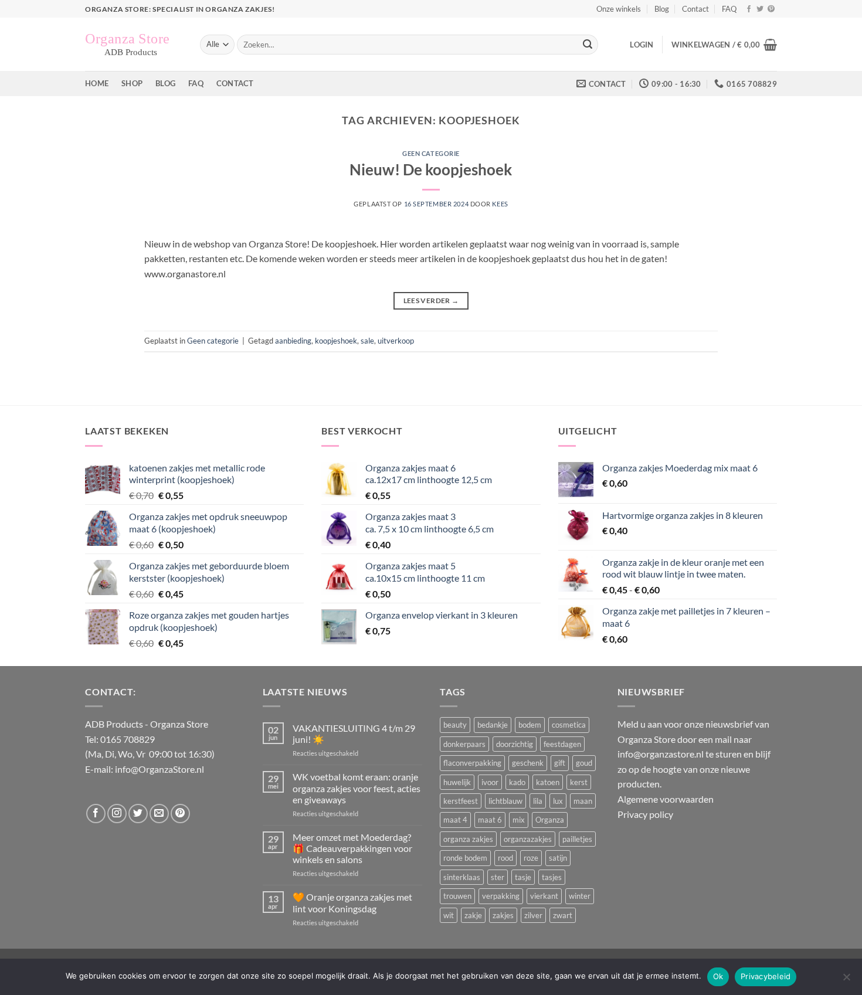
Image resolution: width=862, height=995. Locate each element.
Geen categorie (431, 153)
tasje (523, 877)
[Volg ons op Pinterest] (771, 9)
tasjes (552, 877)
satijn (558, 857)
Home (96, 83)
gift (559, 763)
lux (558, 801)
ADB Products (114, 723)
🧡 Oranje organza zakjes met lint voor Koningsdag (352, 902)
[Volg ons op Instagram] (117, 813)
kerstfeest (460, 801)
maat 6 (490, 819)
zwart (562, 915)
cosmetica (569, 724)
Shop (131, 83)
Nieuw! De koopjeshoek (430, 169)
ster (497, 877)
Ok (718, 976)
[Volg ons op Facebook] (748, 9)
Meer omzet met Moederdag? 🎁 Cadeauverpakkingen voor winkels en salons (352, 848)
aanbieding (293, 340)
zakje (473, 915)
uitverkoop (396, 340)
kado (517, 782)
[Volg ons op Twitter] (759, 9)
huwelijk (457, 782)
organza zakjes (468, 839)
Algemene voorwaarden (665, 798)
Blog (661, 8)
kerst (579, 782)
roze (531, 857)
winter (579, 896)
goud (584, 763)
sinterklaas (461, 877)
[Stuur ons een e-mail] (159, 813)
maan (582, 801)
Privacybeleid (765, 976)
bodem (529, 724)
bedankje (492, 724)
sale (367, 340)
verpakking (501, 896)
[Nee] (846, 980)
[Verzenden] (588, 45)
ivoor (489, 782)
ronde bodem (465, 857)
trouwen (457, 896)
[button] (641, 44)
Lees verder (431, 300)
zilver (533, 915)
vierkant (544, 896)
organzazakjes (528, 839)
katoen (547, 782)
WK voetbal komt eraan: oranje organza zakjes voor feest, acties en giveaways (356, 787)
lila (537, 801)
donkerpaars (464, 744)
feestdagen (562, 744)
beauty (455, 724)
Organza (549, 819)
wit (448, 915)
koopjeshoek (336, 340)
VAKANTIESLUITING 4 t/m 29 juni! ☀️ (354, 733)
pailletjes (577, 839)
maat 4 (455, 819)
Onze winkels (618, 8)
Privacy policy (645, 814)
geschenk (528, 763)
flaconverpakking (472, 763)
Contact (695, 8)
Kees (500, 204)
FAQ (729, 8)
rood (505, 857)
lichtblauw (505, 801)
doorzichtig (514, 744)
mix (519, 819)
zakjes (503, 915)
